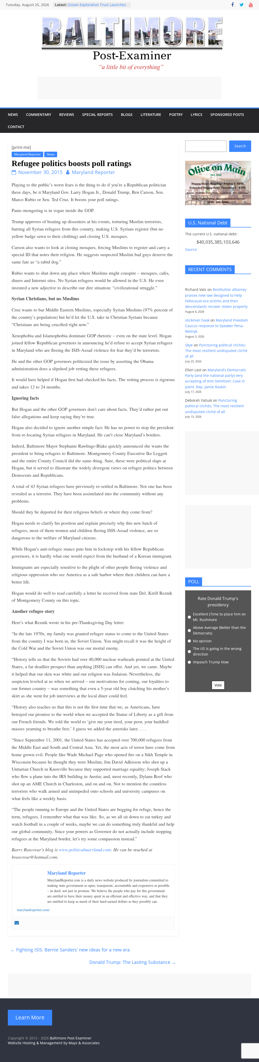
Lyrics (196, 114)
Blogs (127, 114)
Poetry (176, 114)
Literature (151, 114)
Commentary (38, 114)
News (13, 114)
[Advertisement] (129, 88)
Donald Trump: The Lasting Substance (132, 962)
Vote (218, 685)
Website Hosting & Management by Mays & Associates (54, 1042)
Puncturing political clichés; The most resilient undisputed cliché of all (216, 351)
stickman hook (197, 320)
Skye (189, 345)
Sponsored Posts (227, 114)
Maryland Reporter (27, 154)
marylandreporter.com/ (33, 909)
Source (191, 249)
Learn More (30, 1017)
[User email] (16, 923)
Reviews (66, 114)
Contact (16, 126)
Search (240, 146)
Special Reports (97, 114)
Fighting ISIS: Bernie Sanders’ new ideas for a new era (70, 950)
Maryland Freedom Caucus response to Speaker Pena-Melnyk (216, 326)
